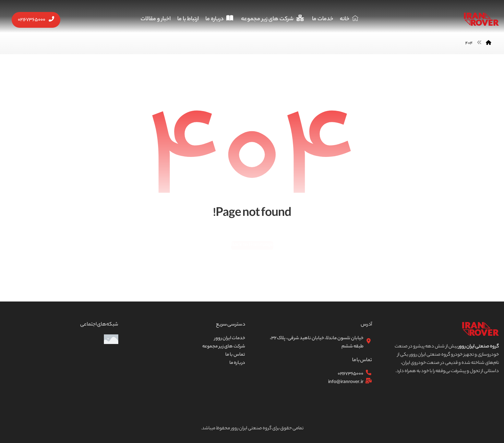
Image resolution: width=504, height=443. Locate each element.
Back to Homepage (252, 245)
